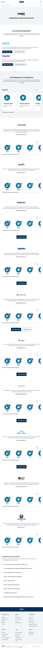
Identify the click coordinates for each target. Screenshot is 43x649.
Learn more (20, 647)
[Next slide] (40, 90)
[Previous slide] (37, 90)
